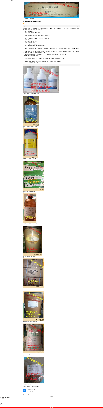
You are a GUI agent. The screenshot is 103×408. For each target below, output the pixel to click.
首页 (0, 397)
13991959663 (28, 393)
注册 (52, 396)
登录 (50, 396)
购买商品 (51, 407)
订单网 (2, 398)
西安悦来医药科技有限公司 (31, 389)
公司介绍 (1, 404)
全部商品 (78, 26)
